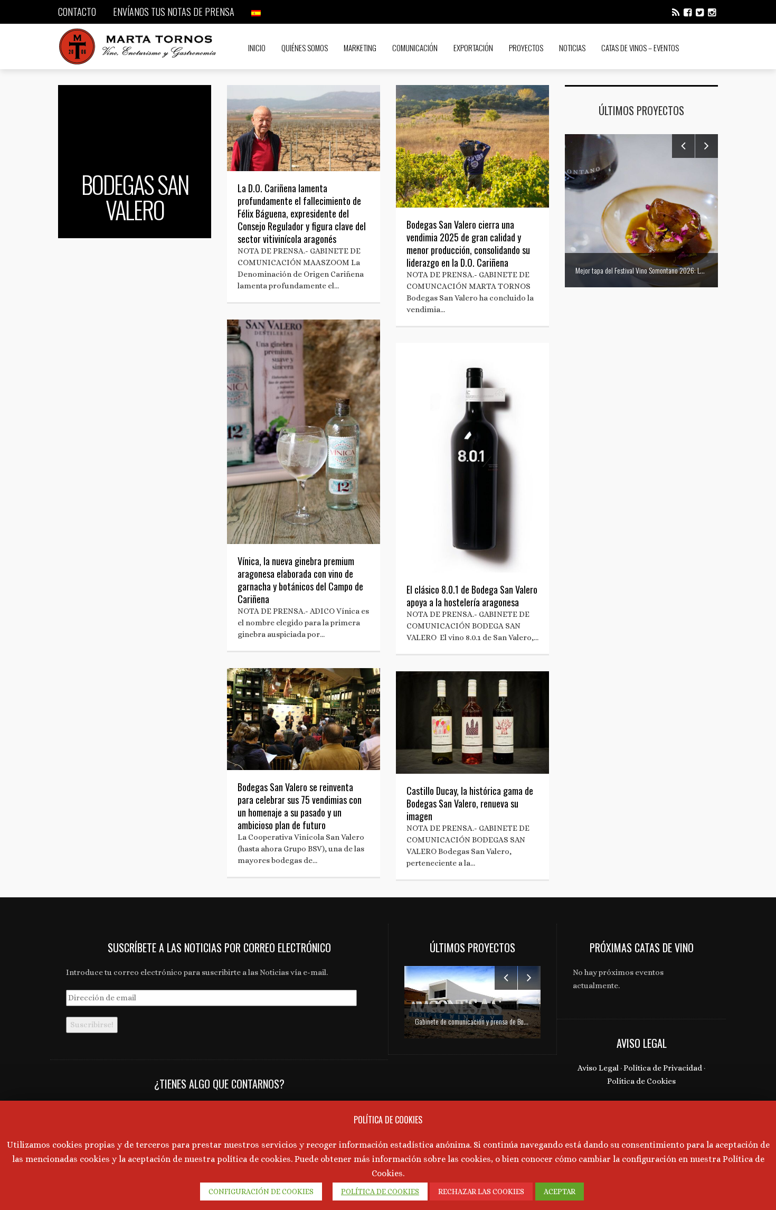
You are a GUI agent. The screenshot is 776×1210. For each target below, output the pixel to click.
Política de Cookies (641, 1081)
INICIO (257, 47)
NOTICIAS (572, 47)
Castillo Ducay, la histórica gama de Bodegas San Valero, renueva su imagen (469, 803)
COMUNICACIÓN (415, 47)
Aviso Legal (598, 1068)
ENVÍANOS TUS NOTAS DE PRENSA (173, 11)
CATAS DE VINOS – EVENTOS (640, 47)
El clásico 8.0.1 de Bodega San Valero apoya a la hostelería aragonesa (471, 596)
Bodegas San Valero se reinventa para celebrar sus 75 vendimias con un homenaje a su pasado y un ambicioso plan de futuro (300, 806)
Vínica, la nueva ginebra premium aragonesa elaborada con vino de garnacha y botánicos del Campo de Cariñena (300, 580)
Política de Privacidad (662, 1068)
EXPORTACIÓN (473, 47)
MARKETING (360, 47)
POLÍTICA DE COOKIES (380, 1191)
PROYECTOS (526, 47)
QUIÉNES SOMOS (304, 47)
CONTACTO (77, 11)
